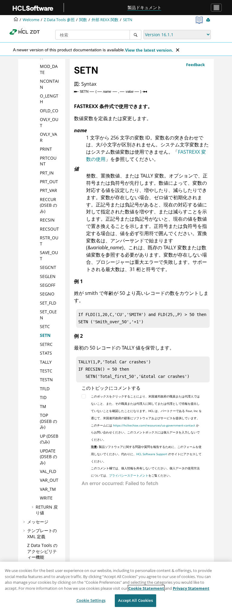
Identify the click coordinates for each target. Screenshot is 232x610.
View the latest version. (149, 50)
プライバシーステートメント (128, 475)
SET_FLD (48, 303)
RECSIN (47, 220)
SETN (127, 19)
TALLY (46, 362)
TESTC (46, 371)
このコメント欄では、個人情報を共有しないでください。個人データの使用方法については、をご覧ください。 (145, 471)
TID (43, 397)
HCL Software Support (151, 454)
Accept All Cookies (135, 600)
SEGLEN (48, 276)
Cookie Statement (146, 588)
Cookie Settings (90, 600)
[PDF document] (199, 20)
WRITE (46, 498)
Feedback (195, 64)
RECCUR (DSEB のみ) (48, 205)
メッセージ (37, 522)
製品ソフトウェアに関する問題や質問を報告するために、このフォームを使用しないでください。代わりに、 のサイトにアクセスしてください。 (146, 454)
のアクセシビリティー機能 (42, 551)
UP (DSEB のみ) (49, 439)
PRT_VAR (48, 190)
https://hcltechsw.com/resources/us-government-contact (154, 425)
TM (43, 406)
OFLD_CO (49, 110)
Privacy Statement (191, 588)
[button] (37, 66)
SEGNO (47, 294)
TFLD (45, 388)
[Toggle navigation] (216, 7)
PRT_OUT (49, 181)
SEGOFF (47, 285)
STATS (46, 353)
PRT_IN (47, 173)
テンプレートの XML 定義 (42, 533)
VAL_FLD (48, 471)
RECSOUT (49, 229)
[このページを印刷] (209, 20)
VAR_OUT (49, 480)
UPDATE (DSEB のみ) (48, 456)
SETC (45, 326)
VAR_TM (48, 489)
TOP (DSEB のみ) (48, 421)
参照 (59, 19)
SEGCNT (48, 267)
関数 (83, 19)
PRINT (46, 149)
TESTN (46, 379)
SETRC (46, 344)
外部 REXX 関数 (105, 19)
